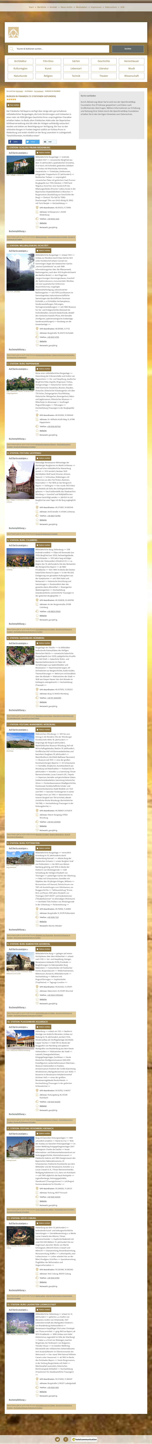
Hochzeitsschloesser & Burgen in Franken (28, 631)
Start (31, 7)
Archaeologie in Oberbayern (17, 357)
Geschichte (104, 61)
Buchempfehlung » (17, 231)
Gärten (76, 61)
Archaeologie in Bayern (44, 355)
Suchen (128, 49)
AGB (122, 7)
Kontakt (53, 7)
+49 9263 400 (53, 1387)
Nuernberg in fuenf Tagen (30, 718)
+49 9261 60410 (53, 1197)
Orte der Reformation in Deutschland (59, 1296)
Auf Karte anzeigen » (18, 153)
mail (49, 141)
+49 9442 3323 (53, 219)
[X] (57, 1439)
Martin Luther (40, 1296)
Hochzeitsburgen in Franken (57, 237)
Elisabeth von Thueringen (44, 935)
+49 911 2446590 (54, 698)
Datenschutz (111, 7)
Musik (131, 68)
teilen (15, 141)
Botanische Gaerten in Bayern (46, 444)
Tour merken (14, 105)
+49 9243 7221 (53, 917)
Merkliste (41, 7)
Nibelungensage (41, 237)
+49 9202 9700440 (55, 995)
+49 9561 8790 (53, 1278)
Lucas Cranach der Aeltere (45, 1209)
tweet (33, 141)
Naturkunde (20, 76)
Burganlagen (38, 91)
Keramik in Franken (42, 834)
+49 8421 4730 (53, 337)
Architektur (20, 61)
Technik (76, 76)
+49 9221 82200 (53, 1102)
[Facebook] (65, 1439)
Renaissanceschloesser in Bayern (47, 1120)
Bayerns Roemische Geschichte (63, 355)
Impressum (96, 7)
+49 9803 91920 (54, 611)
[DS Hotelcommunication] (84, 1439)
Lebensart (76, 68)
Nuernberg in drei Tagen (44, 716)
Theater (104, 76)
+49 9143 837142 (54, 426)
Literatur (104, 68)
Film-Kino (48, 61)
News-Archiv (66, 7)
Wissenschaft (131, 76)
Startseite (19, 91)
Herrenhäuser (131, 61)
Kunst (48, 68)
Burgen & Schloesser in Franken (25, 446)
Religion (48, 76)
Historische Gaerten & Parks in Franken (27, 937)
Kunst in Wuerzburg (57, 834)
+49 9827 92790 (53, 516)
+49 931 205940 (54, 822)
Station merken (44, 152)
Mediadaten (81, 7)
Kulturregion (20, 68)
